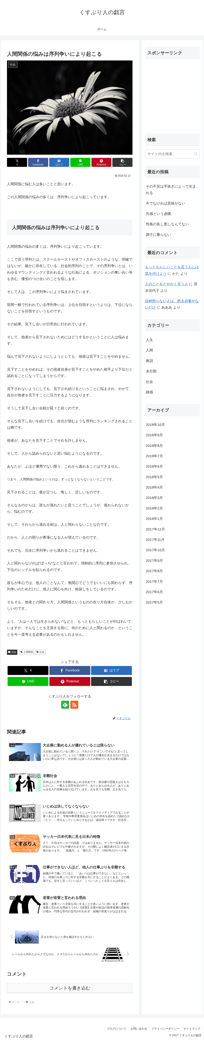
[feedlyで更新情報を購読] (65, 705)
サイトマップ (191, 1028)
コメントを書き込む (69, 988)
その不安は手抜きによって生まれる (171, 189)
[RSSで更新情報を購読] (74, 705)
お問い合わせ (138, 1028)
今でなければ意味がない (165, 203)
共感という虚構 (158, 214)
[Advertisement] (174, 100)
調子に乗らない (158, 235)
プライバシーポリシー (165, 1028)
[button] (122, 162)
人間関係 (28, 652)
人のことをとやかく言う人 (166, 284)
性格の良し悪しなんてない (167, 224)
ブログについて (116, 1028)
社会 (13, 652)
